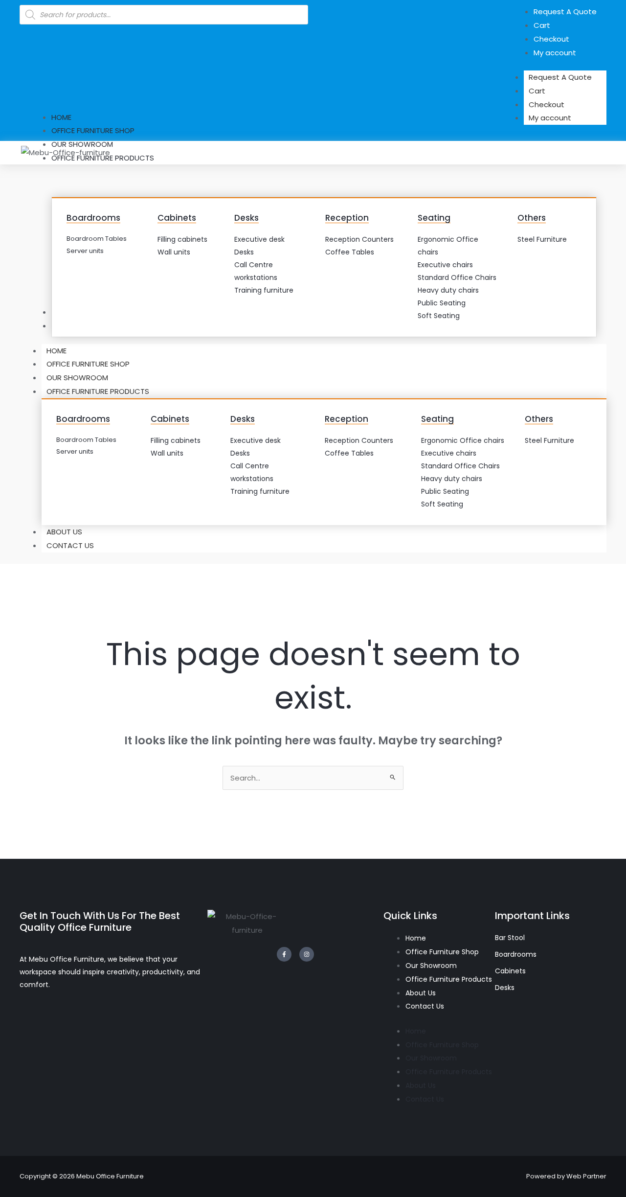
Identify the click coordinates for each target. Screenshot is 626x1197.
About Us (64, 532)
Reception (347, 218)
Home (56, 350)
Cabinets (176, 218)
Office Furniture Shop (88, 364)
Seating (434, 218)
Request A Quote (560, 77)
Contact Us (70, 545)
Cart (537, 91)
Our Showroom (77, 377)
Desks (246, 218)
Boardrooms (93, 218)
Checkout (546, 104)
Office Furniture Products (97, 391)
